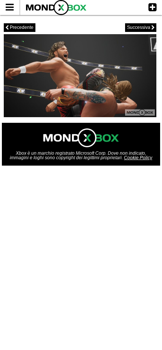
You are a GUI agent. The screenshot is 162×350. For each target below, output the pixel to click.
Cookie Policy (138, 157)
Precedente (20, 27)
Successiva (140, 27)
